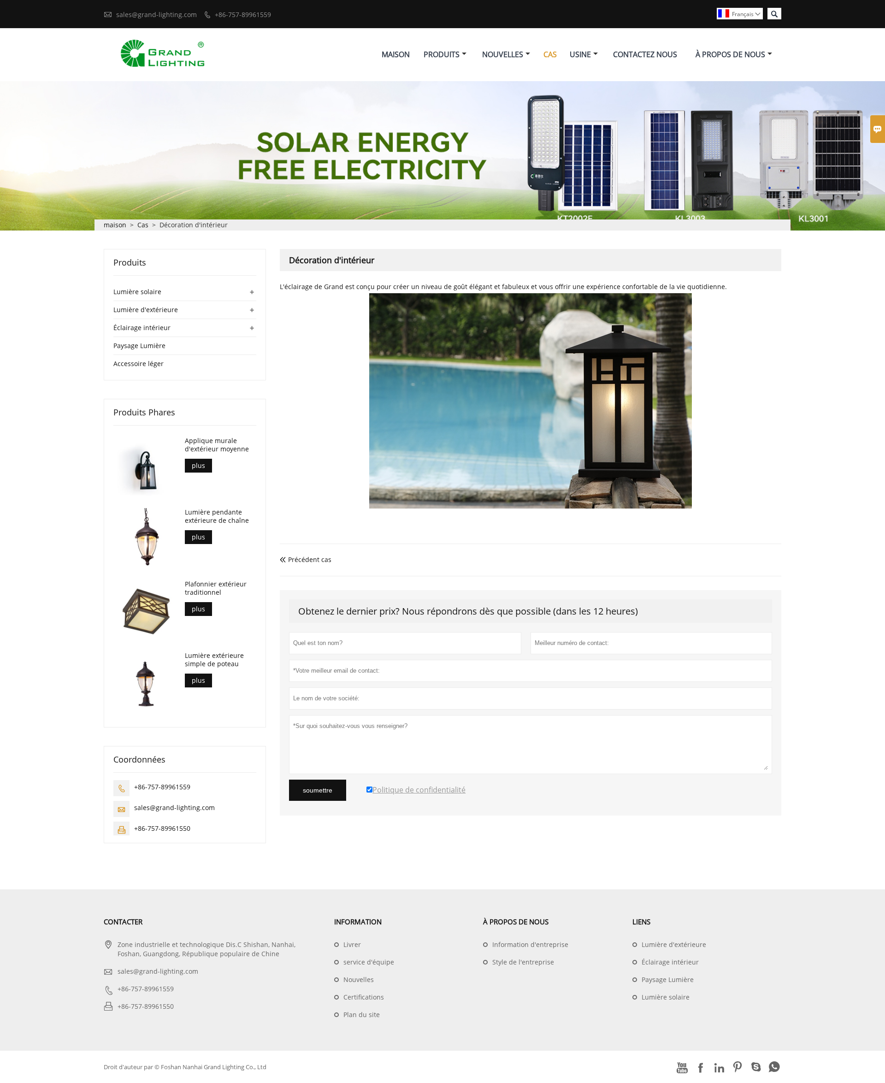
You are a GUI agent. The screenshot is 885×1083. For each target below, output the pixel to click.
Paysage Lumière (139, 345)
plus (198, 465)
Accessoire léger (138, 363)
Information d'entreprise (530, 944)
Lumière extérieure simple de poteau (214, 659)
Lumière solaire (137, 291)
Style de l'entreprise (523, 962)
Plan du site (361, 1014)
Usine (580, 54)
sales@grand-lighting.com (156, 14)
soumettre (317, 790)
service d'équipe (368, 962)
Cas (550, 54)
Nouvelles (502, 54)
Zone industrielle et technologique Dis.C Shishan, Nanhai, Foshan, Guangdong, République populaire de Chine (206, 949)
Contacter (123, 921)
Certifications (363, 997)
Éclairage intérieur (142, 327)
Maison (396, 54)
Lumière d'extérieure (145, 309)
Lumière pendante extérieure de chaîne (217, 516)
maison (115, 224)
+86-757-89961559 (243, 14)
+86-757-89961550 (162, 828)
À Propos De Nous (730, 54)
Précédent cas (305, 559)
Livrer (352, 944)
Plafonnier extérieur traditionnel (216, 588)
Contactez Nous (645, 54)
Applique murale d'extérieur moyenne (217, 445)
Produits (442, 54)
